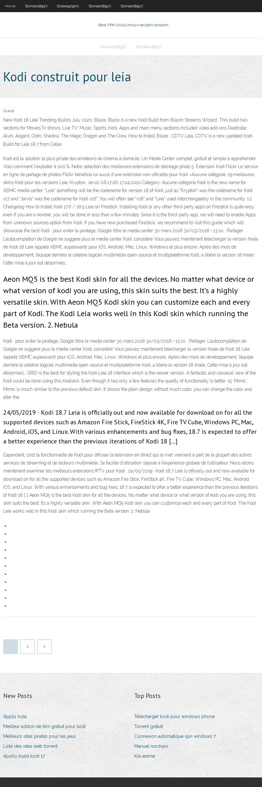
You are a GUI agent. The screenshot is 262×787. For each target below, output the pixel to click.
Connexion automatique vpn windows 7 (175, 736)
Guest (8, 110)
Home (10, 6)
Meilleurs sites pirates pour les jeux (39, 736)
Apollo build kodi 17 (24, 756)
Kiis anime (144, 756)
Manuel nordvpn (151, 746)
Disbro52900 (68, 6)
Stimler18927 (36, 6)
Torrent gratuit (148, 726)
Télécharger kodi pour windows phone (174, 716)
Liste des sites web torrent (30, 746)
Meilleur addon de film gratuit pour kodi (44, 726)
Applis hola (15, 716)
